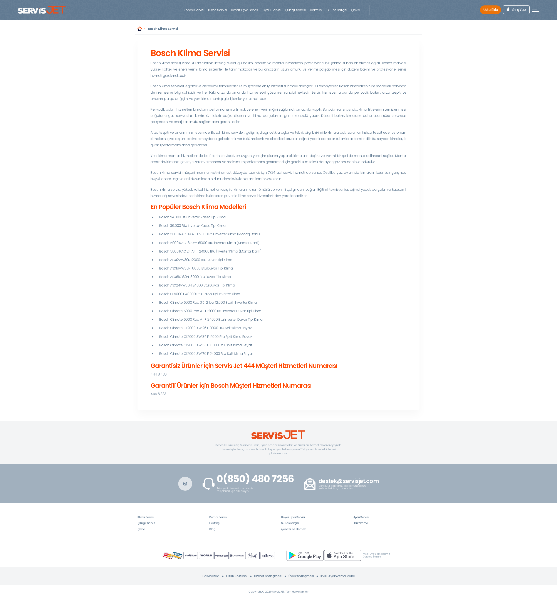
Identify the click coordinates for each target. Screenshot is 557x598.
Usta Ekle (490, 9)
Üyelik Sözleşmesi (301, 576)
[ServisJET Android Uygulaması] (305, 555)
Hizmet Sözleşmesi (268, 576)
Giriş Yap (518, 9)
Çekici (355, 10)
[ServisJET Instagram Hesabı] (185, 484)
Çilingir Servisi (295, 10)
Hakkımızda (211, 576)
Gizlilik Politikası (236, 576)
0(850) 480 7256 (255, 479)
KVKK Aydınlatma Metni (337, 576)
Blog (212, 529)
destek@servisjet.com (349, 481)
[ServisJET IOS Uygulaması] (342, 555)
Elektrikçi (316, 10)
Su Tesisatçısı (337, 10)
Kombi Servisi (194, 10)
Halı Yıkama (360, 523)
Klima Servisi (217, 10)
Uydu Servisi (272, 10)
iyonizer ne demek (293, 529)
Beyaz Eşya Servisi (244, 10)
